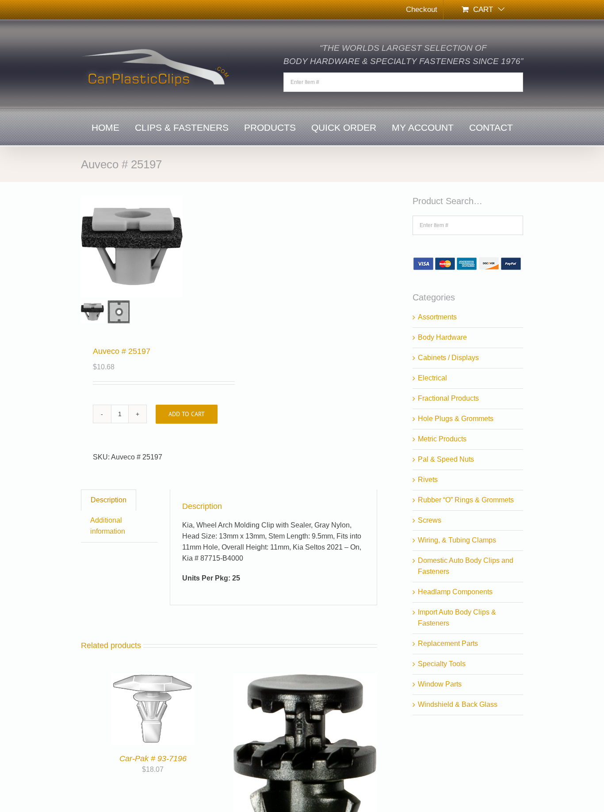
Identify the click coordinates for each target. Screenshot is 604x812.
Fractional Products (448, 398)
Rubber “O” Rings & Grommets (466, 500)
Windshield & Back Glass (457, 704)
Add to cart (186, 414)
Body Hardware (442, 337)
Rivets (428, 479)
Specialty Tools (442, 664)
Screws (429, 520)
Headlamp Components (455, 592)
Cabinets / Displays (448, 357)
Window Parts (440, 684)
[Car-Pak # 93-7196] (153, 678)
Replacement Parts (448, 643)
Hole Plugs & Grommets (455, 418)
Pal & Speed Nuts (446, 459)
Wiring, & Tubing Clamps (457, 540)
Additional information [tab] (107, 525)
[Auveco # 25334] (305, 678)
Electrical (432, 378)
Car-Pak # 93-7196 (153, 758)
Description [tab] (108, 500)
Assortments (437, 317)
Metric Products (442, 439)
